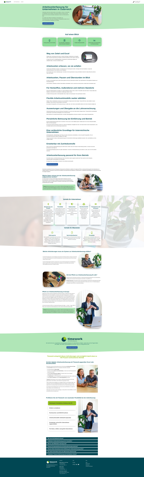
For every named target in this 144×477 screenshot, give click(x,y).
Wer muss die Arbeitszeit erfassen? (55, 438)
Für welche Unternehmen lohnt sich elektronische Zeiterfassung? (62, 451)
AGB (86, 462)
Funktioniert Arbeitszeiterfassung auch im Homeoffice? (60, 441)
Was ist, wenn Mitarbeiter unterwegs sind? (57, 443)
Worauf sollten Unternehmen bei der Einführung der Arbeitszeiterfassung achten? (66, 448)
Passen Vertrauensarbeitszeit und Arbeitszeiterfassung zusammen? (63, 446)
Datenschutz (88, 463)
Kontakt (74, 462)
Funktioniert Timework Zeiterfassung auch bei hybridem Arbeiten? (62, 454)
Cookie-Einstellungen (89, 466)
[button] (72, 438)
